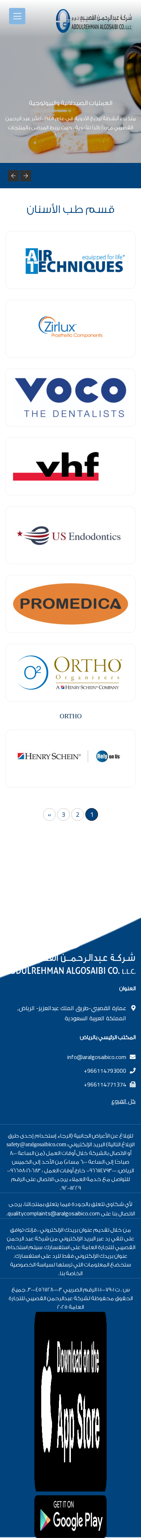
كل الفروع (123, 1101)
